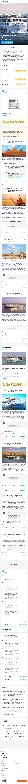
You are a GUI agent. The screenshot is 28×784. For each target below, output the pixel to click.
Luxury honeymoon (4, 768)
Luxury (2, 775)
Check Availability (22, 781)
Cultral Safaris (4, 772)
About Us (15, 761)
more (8, 218)
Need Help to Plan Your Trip (7, 42)
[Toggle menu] (25, 1)
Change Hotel (5, 115)
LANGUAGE (4, 755)
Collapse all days (21, 127)
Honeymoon (3, 765)
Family (2, 773)
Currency (3, 751)
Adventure (3, 763)
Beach (2, 761)
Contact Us (16, 763)
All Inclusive (3, 770)
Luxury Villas (3, 766)
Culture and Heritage (5, 777)
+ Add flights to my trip (20, 71)
